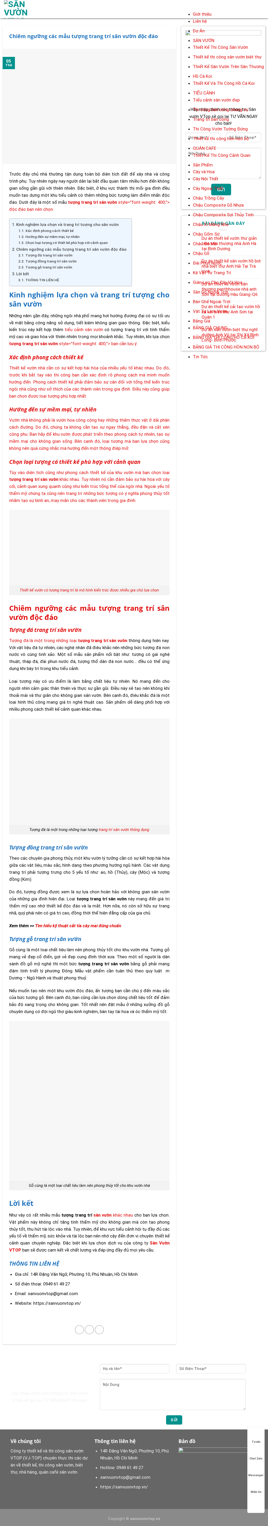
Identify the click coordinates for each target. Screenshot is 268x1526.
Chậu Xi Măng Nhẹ (210, 224)
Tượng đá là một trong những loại (68, 640)
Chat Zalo (256, 1458)
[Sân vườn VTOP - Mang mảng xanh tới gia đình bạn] (24, 9)
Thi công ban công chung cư (220, 109)
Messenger (256, 1475)
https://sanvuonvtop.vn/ (124, 1486)
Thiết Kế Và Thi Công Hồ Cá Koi (224, 83)
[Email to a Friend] (89, 1329)
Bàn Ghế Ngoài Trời (211, 301)
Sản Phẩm (203, 164)
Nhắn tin (256, 1492)
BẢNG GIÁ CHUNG (210, 327)
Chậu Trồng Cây (208, 198)
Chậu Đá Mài (205, 243)
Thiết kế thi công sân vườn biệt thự (227, 56)
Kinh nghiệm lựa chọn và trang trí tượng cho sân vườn (67, 224)
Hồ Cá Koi (202, 76)
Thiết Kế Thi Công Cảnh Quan (221, 155)
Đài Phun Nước (207, 263)
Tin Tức (200, 356)
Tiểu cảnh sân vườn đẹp (216, 100)
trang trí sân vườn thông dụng (124, 829)
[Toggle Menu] (198, 5)
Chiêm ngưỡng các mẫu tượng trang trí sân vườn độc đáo (71, 249)
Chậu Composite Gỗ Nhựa (218, 205)
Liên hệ (200, 21)
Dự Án (199, 30)
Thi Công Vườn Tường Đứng (220, 128)
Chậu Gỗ (201, 253)
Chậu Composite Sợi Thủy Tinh (223, 214)
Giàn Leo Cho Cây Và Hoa (217, 282)
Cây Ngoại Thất (208, 188)
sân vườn (102, 1215)
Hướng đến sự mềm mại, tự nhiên (52, 237)
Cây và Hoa (204, 171)
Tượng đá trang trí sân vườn (48, 255)
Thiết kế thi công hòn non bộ (221, 138)
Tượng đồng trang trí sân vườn (51, 261)
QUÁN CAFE (204, 148)
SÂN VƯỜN (203, 40)
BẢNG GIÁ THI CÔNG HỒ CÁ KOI (223, 337)
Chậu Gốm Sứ (206, 234)
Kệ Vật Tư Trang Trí (212, 272)
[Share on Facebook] (79, 1329)
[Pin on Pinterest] (99, 1329)
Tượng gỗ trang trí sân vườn (48, 267)
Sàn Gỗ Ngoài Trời (210, 292)
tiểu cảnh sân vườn (84, 329)
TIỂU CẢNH (204, 92)
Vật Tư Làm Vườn (210, 311)
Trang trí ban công (211, 119)
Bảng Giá (201, 321)
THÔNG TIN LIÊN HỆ (42, 280)
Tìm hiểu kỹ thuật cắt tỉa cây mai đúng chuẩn (78, 925)
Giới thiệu (202, 14)
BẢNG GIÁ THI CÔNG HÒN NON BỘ (226, 347)
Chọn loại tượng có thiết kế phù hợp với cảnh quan (66, 243)
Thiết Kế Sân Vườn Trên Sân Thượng (228, 66)
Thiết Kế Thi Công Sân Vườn (220, 47)
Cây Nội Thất (205, 178)
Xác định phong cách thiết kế (49, 231)
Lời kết (22, 274)
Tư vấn (256, 1441)
